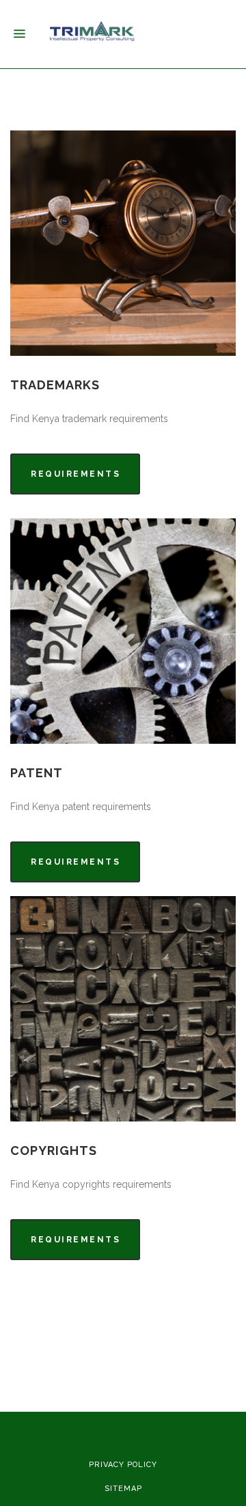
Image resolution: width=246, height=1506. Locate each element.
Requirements (75, 474)
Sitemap (123, 1488)
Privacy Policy (123, 1464)
